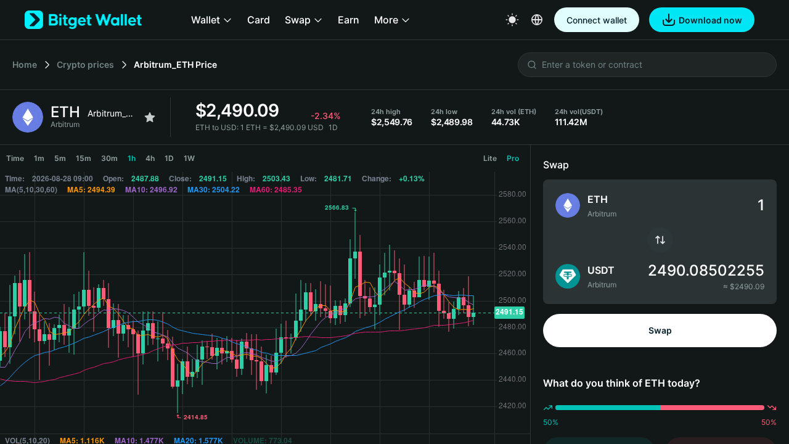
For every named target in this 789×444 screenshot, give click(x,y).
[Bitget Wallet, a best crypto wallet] (83, 19)
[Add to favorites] (150, 117)
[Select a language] (536, 19)
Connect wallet (596, 20)
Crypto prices (85, 64)
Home (24, 64)
